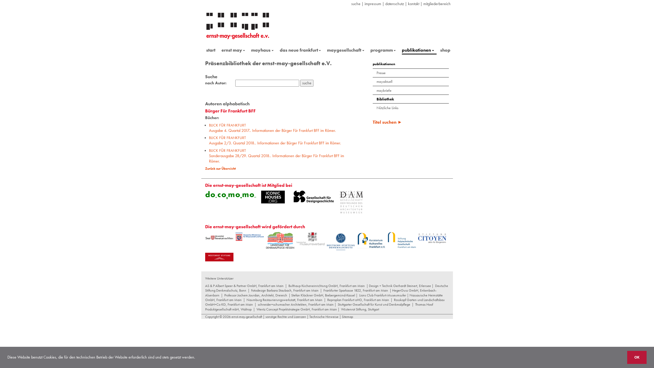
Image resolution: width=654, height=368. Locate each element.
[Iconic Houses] (273, 197)
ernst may (231, 50)
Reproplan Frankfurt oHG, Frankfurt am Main (358, 299)
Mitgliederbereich (437, 3)
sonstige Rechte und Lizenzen (286, 316)
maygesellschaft (344, 50)
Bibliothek (385, 99)
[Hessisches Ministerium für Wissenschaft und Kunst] (250, 236)
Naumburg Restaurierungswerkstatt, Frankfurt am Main (284, 299)
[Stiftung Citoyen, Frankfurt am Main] (432, 238)
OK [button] (636, 357)
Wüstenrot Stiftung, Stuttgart (360, 309)
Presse (381, 72)
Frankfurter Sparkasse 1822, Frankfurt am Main (355, 290)
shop (445, 50)
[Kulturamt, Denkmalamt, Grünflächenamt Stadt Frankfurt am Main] (219, 237)
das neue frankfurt (299, 50)
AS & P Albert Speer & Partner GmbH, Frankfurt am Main (244, 285)
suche (355, 3)
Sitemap (347, 316)
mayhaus (261, 50)
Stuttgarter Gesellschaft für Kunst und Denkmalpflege (374, 304)
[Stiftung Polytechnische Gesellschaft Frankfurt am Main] (402, 240)
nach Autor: (215, 83)
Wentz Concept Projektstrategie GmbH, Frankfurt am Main (296, 309)
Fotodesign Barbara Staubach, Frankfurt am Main (285, 290)
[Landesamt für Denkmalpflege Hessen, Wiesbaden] (280, 240)
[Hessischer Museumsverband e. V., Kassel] (310, 239)
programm (381, 50)
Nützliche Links (387, 107)
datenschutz (394, 3)
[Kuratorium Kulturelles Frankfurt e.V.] (371, 240)
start (210, 50)
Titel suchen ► (387, 122)
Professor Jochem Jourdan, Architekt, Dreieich (255, 295)
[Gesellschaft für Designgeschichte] (314, 197)
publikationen (416, 50)
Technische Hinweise (324, 316)
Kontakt (413, 3)
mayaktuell (384, 81)
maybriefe (384, 90)
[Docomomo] (230, 195)
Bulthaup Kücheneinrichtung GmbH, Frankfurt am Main (326, 285)
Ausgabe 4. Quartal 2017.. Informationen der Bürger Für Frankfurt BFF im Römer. (272, 128)
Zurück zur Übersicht (220, 168)
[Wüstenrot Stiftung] (219, 257)
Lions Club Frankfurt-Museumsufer (382, 295)
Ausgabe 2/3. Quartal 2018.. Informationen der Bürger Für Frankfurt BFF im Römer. (275, 140)
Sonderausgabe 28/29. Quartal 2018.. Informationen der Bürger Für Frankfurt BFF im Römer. (276, 156)
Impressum (373, 3)
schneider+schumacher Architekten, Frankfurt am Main (296, 304)
